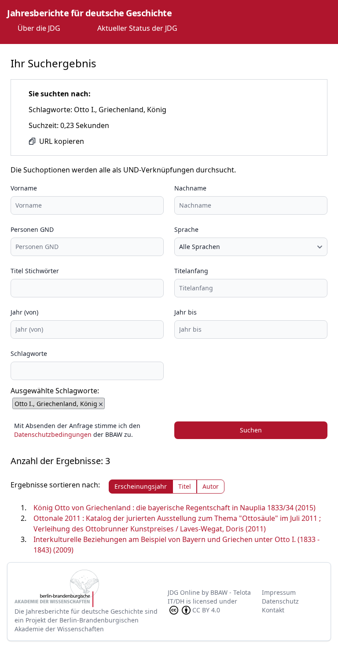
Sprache (186, 229)
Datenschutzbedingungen (53, 434)
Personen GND (32, 229)
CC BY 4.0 (206, 610)
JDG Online (184, 592)
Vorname (24, 188)
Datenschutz (280, 601)
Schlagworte (29, 353)
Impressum (279, 592)
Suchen (251, 430)
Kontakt (273, 610)
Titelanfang (191, 271)
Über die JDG (39, 28)
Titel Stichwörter (35, 271)
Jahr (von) (24, 312)
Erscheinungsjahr (140, 486)
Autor (210, 486)
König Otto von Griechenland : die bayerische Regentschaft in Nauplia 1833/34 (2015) (174, 508)
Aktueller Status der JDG (137, 28)
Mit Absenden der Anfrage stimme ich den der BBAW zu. (77, 430)
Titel (184, 486)
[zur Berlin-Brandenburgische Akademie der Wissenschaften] (91, 588)
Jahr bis (185, 312)
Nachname (190, 188)
